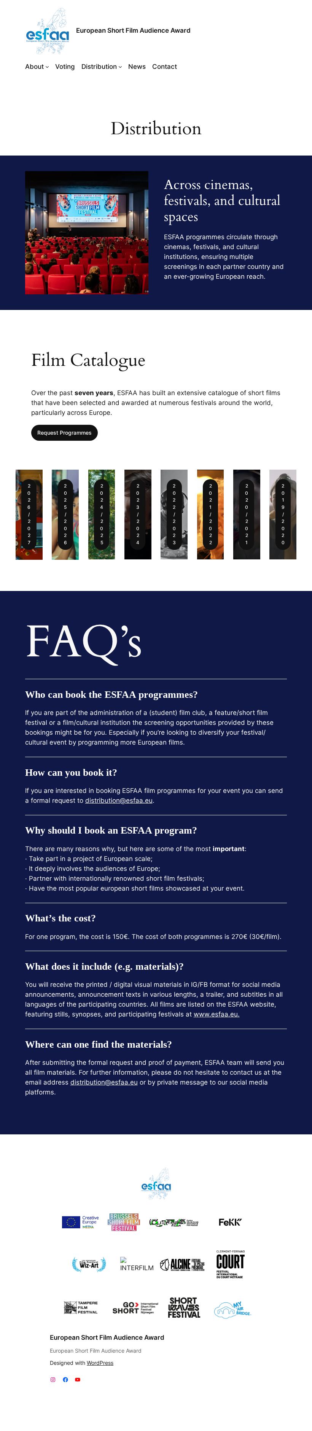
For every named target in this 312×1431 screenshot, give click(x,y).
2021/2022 (210, 514)
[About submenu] (47, 66)
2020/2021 (246, 514)
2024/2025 (101, 514)
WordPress (100, 1363)
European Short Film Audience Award (133, 30)
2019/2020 (283, 514)
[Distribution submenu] (120, 66)
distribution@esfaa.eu (119, 800)
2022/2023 (174, 514)
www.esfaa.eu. (217, 1014)
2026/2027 (28, 514)
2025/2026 (65, 514)
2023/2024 (137, 514)
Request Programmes (64, 432)
